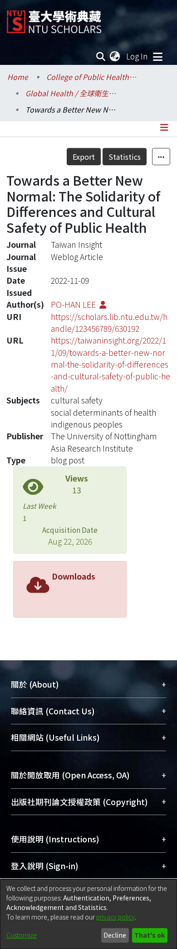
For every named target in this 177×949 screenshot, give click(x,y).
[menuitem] (115, 56)
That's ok (149, 934)
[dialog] (88, 914)
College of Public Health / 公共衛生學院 (91, 76)
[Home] (54, 18)
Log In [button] (137, 56)
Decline (114, 934)
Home (17, 76)
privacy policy (115, 916)
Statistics (124, 156)
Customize (21, 934)
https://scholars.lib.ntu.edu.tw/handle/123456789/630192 (109, 322)
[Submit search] (101, 56)
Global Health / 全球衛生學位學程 (70, 93)
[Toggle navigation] (157, 56)
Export (84, 156)
